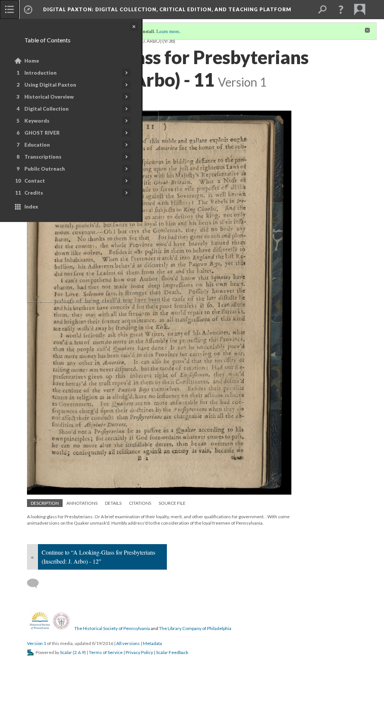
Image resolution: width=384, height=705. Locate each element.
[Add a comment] (36, 583)
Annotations (82, 503)
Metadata (152, 643)
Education (37, 145)
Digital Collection (46, 109)
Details (113, 503)
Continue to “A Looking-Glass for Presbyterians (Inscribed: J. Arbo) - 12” (98, 556)
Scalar (66, 652)
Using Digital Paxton (50, 85)
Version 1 (36, 643)
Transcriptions (43, 157)
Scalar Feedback (172, 652)
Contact (34, 181)
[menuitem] (9, 9)
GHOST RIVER (42, 133)
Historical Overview (49, 97)
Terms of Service (106, 652)
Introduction (40, 73)
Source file (172, 503)
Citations (140, 503)
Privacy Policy (139, 652)
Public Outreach (44, 169)
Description (45, 503)
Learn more (167, 31)
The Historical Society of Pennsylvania (112, 628)
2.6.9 (79, 652)
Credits (33, 193)
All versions (128, 643)
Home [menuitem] (31, 61)
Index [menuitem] (31, 207)
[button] (341, 9)
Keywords (37, 121)
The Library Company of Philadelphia (195, 628)
